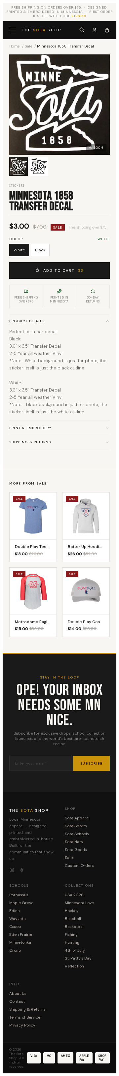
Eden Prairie (20, 934)
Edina (14, 910)
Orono (15, 950)
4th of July (75, 950)
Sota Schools (77, 834)
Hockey (72, 910)
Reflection (74, 966)
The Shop (41, 30)
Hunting (72, 942)
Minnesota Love (79, 902)
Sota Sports (76, 826)
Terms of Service (24, 1017)
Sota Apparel (77, 818)
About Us (17, 993)
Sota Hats (74, 841)
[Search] (82, 30)
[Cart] (107, 30)
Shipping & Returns (30, 442)
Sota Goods (76, 849)
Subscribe (91, 763)
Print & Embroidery (30, 428)
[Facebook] (21, 870)
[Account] (95, 30)
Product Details (27, 321)
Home (14, 46)
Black (40, 250)
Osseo (15, 926)
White (19, 250)
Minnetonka (20, 942)
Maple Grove (21, 902)
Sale (28, 46)
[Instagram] (12, 870)
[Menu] (13, 30)
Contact (17, 1001)
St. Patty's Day (78, 958)
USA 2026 (74, 895)
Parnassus (18, 895)
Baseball (73, 918)
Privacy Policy (22, 1025)
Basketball (75, 926)
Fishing (71, 934)
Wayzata (17, 918)
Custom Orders (79, 865)
